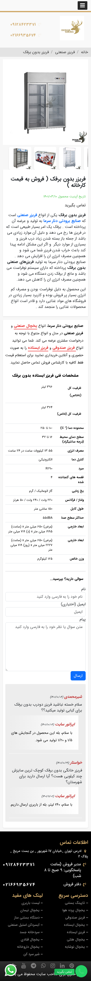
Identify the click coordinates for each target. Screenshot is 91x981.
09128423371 (23, 24)
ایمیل (81, 604)
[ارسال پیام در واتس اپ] (13, 970)
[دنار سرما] (72, 28)
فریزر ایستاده (38, 348)
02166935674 (23, 35)
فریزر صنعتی (27, 215)
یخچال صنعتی (25, 326)
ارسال (78, 676)
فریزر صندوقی (64, 348)
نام (83, 589)
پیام (83, 619)
